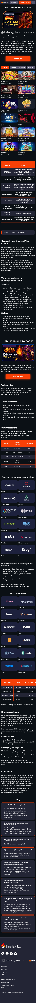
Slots (29, 67)
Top (4, 67)
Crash (21, 67)
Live (12, 67)
